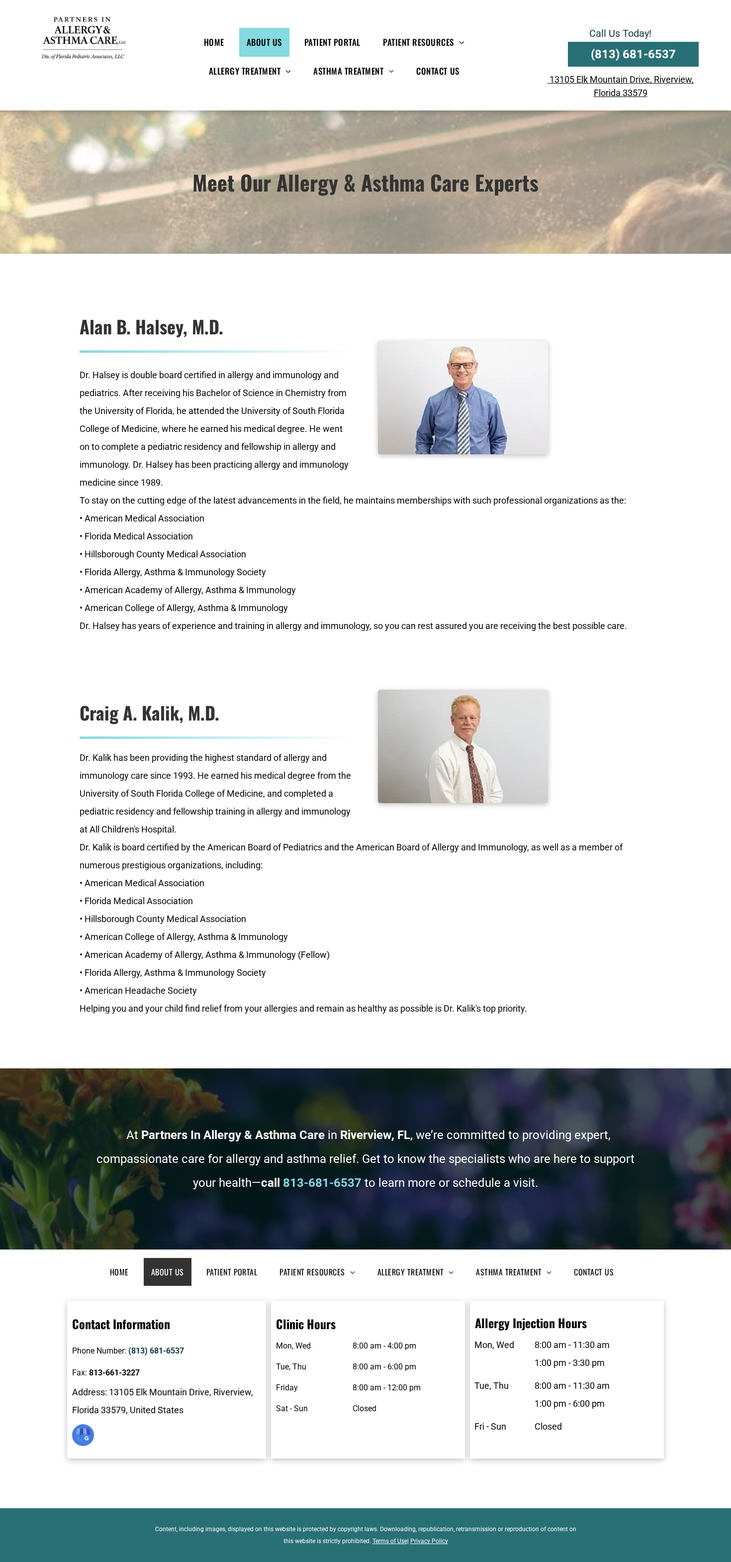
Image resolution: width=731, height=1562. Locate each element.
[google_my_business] (83, 1436)
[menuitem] (217, 42)
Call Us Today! (620, 33)
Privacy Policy (429, 1541)
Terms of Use (389, 1541)
